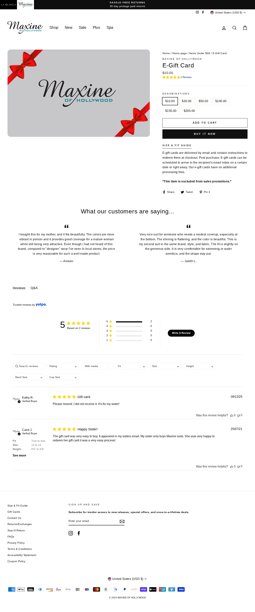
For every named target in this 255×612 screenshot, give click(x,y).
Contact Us (14, 518)
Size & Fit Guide (17, 505)
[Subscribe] (122, 521)
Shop (53, 27)
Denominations (176, 93)
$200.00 (189, 110)
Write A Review (181, 332)
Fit (14, 440)
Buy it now (205, 134)
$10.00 (170, 101)
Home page (179, 53)
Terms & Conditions (19, 549)
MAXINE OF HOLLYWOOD (182, 59)
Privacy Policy (16, 542)
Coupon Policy (16, 561)
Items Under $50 (199, 53)
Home (166, 53)
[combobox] (131, 366)
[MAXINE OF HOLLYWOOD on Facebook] (79, 533)
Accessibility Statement (21, 555)
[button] (129, 322)
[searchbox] (29, 366)
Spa (110, 27)
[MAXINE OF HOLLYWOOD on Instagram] (71, 533)
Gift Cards (13, 511)
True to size (38, 440)
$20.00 (186, 101)
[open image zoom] (78, 118)
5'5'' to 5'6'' (37, 449)
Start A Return (16, 530)
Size (15, 444)
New (68, 27)
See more (19, 455)
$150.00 (171, 110)
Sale (82, 27)
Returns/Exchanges (19, 524)
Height (17, 449)
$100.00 (221, 101)
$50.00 (203, 101)
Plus (96, 27)
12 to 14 (36, 444)
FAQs (10, 536)
